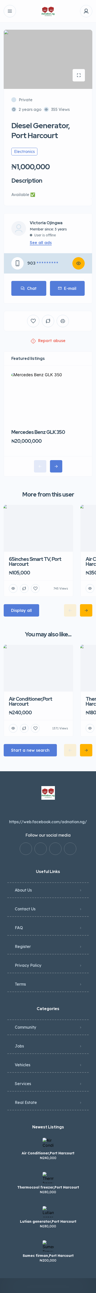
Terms (20, 984)
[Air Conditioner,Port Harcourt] (48, 1143)
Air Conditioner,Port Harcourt (48, 1153)
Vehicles (22, 1064)
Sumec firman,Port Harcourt (48, 1255)
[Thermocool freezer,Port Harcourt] (48, 1177)
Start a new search (30, 750)
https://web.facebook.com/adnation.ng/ (48, 821)
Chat (32, 288)
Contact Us (25, 908)
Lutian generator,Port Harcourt (48, 1221)
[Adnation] (48, 11)
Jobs (19, 1046)
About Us (23, 890)
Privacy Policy (28, 965)
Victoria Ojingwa (46, 223)
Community (25, 1027)
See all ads (41, 243)
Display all (21, 610)
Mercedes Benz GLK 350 (38, 432)
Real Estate (26, 1102)
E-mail (70, 288)
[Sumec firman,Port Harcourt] (48, 1245)
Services (23, 1083)
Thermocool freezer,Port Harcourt (48, 1187)
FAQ (19, 927)
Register (23, 946)
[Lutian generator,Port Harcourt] (48, 1211)
